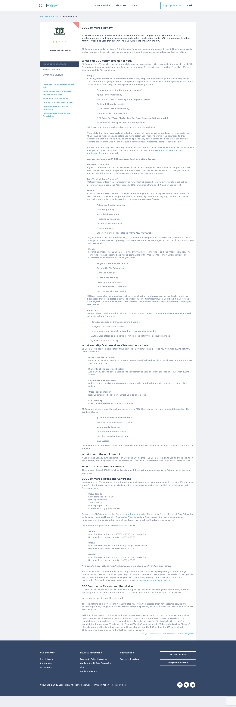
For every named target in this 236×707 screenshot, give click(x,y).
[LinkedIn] (192, 685)
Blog (134, 5)
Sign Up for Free (172, 5)
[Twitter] (186, 685)
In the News (45, 667)
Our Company (46, 663)
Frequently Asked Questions (93, 659)
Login (190, 5)
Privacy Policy (101, 685)
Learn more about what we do (154, 580)
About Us (121, 5)
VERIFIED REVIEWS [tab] (52, 69)
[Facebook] (180, 685)
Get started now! (178, 654)
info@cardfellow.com (177, 662)
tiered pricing (131, 514)
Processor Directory (50, 16)
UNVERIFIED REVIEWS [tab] (53, 75)
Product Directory (88, 671)
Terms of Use (119, 685)
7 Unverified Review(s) (59, 50)
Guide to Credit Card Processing (95, 663)
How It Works (102, 5)
